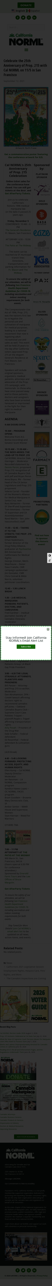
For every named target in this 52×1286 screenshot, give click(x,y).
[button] (48, 629)
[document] (26, 643)
